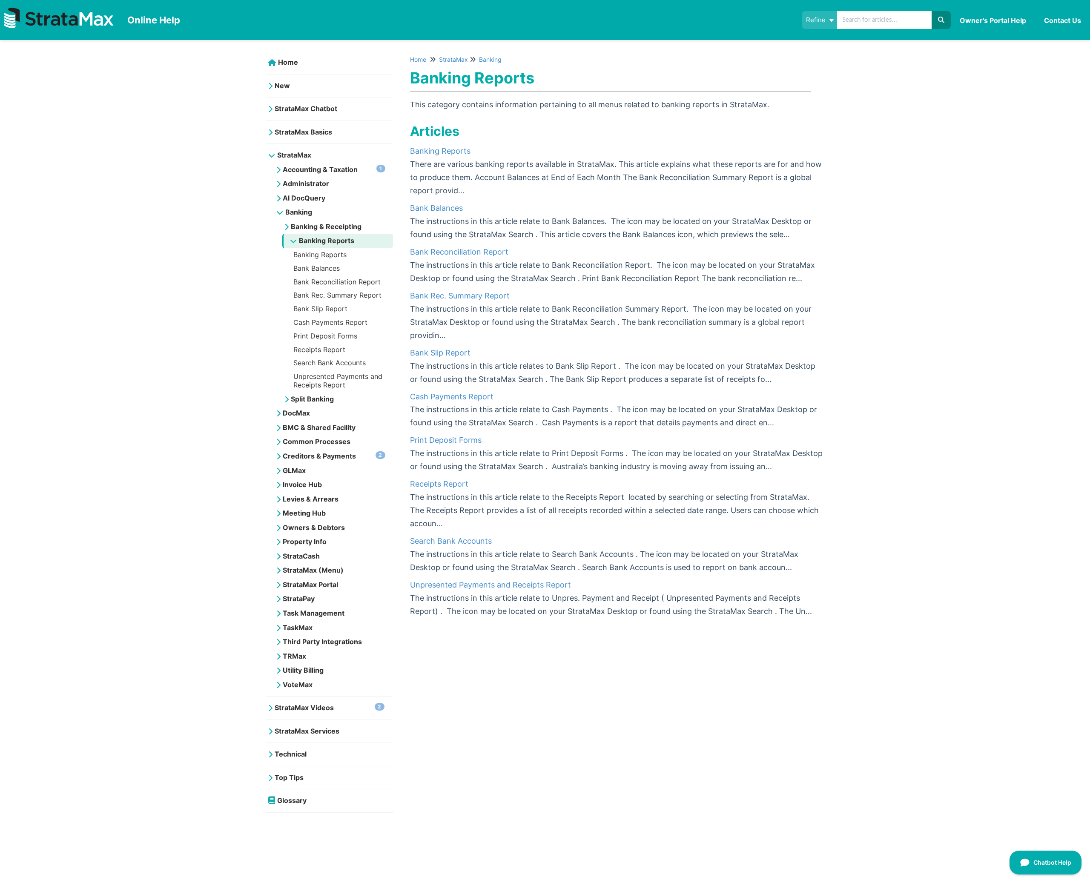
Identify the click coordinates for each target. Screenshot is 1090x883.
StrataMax (294, 155)
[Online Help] (60, 11)
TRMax (294, 656)
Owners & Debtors (314, 527)
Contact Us (1062, 20)
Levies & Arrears (310, 499)
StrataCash (301, 556)
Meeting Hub (304, 513)
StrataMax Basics (303, 132)
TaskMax (298, 627)
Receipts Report (319, 349)
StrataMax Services (307, 731)
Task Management (313, 613)
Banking (298, 212)
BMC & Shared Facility (319, 427)
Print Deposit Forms (325, 336)
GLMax (294, 470)
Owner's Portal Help (993, 20)
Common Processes (316, 441)
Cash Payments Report (330, 322)
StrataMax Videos (328, 707)
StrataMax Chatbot (306, 108)
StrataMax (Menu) (313, 570)
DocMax (296, 413)
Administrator (306, 183)
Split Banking (312, 399)
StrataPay (299, 598)
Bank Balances (316, 268)
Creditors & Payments (332, 456)
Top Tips (289, 777)
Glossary (292, 800)
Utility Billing (303, 670)
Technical (291, 754)
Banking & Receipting (326, 226)
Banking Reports (326, 240)
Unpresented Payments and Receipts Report (337, 380)
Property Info (305, 541)
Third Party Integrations (322, 641)
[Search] (941, 20)
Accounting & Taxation (332, 169)
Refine (816, 20)
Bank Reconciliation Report (337, 282)
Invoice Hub (302, 484)
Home (288, 62)
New (282, 85)
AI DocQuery (304, 198)
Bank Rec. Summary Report (337, 295)
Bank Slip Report (320, 308)
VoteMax (298, 684)
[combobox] (885, 20)
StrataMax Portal (310, 584)
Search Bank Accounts (329, 362)
